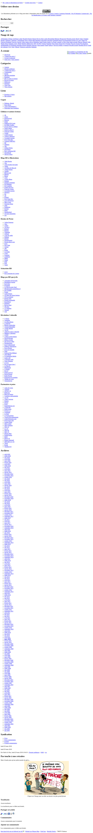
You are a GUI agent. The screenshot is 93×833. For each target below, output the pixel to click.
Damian (6, 181)
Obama (44, 43)
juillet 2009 (7, 652)
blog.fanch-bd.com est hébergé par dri (12, 831)
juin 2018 (7, 501)
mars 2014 (7, 565)
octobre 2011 (8, 609)
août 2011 (7, 613)
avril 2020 (7, 482)
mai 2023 (7, 467)
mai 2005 (7, 730)
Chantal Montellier (9, 327)
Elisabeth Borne (57, 40)
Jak (5, 195)
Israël (41, 42)
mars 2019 (7, 492)
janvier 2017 (8, 524)
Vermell (6, 310)
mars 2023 (7, 470)
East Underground (9, 345)
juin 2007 (7, 689)
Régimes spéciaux (32, 45)
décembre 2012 (8, 586)
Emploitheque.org (9, 406)
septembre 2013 (8, 573)
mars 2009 (7, 657)
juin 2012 (7, 596)
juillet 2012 (7, 595)
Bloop (6, 176)
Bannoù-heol (8, 118)
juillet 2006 (7, 707)
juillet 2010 (7, 632)
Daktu (6, 121)
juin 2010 (7, 634)
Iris (5, 194)
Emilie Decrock (8, 187)
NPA (35, 43)
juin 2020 (7, 479)
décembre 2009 (8, 644)
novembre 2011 (8, 608)
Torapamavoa (8, 381)
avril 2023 (7, 469)
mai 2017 (7, 519)
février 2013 (7, 583)
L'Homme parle (8, 359)
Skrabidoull (7, 153)
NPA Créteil (7, 424)
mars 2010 (7, 639)
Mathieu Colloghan (9, 333)
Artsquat (6, 389)
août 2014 (7, 559)
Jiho (5, 248)
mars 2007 (7, 694)
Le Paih (6, 414)
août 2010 (7, 631)
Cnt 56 (6, 330)
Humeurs (7, 83)
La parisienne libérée (10, 356)
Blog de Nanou (8, 394)
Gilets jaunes (25, 42)
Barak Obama (32, 39)
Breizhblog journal (9, 282)
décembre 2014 (8, 554)
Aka (5, 163)
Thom (6, 443)
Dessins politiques (9, 69)
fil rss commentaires (10, 740)
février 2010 (7, 640)
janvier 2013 (8, 585)
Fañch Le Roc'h (9, 130)
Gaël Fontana (8, 293)
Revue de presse (9, 80)
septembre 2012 (8, 591)
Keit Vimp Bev (8, 139)
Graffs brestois (8, 135)
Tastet (6, 265)
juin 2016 (7, 533)
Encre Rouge (8, 348)
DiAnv (6, 402)
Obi (5, 146)
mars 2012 (7, 601)
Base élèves (7, 105)
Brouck (6, 230)
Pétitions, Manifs (9, 103)
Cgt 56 (6, 397)
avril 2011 (7, 618)
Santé (46, 45)
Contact (40, 2)
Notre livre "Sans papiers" (11, 59)
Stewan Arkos (8, 154)
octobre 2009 (8, 647)
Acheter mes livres (30, 2)
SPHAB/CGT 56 (9, 442)
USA (9, 47)
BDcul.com (7, 173)
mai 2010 (7, 636)
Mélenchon (30, 43)
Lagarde (59, 42)
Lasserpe (6, 255)
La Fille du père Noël (10, 287)
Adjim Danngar (8, 222)
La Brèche (7, 323)
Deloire (6, 239)
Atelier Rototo (8, 169)
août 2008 (7, 667)
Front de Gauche (16, 42)
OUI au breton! (8, 297)
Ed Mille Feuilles (9, 125)
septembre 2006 (8, 704)
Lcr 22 (6, 428)
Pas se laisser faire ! (10, 364)
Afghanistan (4, 39)
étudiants (34, 47)
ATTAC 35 (7, 391)
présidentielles (5, 45)
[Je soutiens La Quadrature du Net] (77, 51)
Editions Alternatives (10, 346)
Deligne (6, 237)
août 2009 (7, 650)
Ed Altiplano (8, 184)
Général (6, 67)
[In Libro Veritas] (81, 53)
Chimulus (7, 232)
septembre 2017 (8, 516)
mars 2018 (7, 506)
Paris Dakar (55, 43)
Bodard (6, 229)
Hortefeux (36, 42)
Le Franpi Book (9, 415)
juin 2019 (7, 487)
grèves (31, 42)
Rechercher (6, 19)
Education (44, 40)
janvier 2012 (8, 604)
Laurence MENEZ (9, 141)
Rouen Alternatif (9, 440)
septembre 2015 (8, 542)
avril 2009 (7, 655)
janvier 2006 (8, 717)
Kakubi (6, 197)
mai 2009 (7, 653)
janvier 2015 (8, 552)
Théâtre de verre (9, 379)
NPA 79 (6, 432)
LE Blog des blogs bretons (12, 295)
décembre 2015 (8, 537)
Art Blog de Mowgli (10, 168)
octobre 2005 (8, 722)
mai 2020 (7, 480)
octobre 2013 (8, 572)
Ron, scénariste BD (10, 151)
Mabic (6, 258)
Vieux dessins (8, 87)
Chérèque (8, 40)
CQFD (6, 335)
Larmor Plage (8, 422)
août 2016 (7, 529)
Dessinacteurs (8, 240)
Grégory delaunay (9, 136)
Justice (49, 42)
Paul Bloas (7, 149)
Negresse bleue (8, 204)
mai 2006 (7, 711)
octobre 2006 (8, 703)
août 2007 (7, 686)
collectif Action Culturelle (11, 332)
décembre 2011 (8, 606)
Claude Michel (8, 328)
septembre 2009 (8, 649)
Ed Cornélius (8, 186)
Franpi (6, 292)
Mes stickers (7, 96)
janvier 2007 (8, 698)
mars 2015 (7, 549)
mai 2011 (7, 616)
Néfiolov (6, 144)
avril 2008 (7, 673)
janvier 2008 (8, 678)
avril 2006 (7, 712)
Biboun (6, 174)
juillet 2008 (7, 668)
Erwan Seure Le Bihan (11, 126)
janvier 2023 (8, 472)
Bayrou (39, 39)
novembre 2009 (8, 645)
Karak (6, 250)
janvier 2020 (8, 485)
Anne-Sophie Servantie (11, 164)
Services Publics (58, 45)
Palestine (48, 43)
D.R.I (6, 404)
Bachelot (25, 39)
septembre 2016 (8, 528)
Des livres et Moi (9, 341)
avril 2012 (7, 600)
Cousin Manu (8, 179)
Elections (49, 40)
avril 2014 (7, 564)
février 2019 (7, 493)
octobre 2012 (8, 590)
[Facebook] (7, 31)
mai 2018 (7, 503)
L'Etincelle (7, 407)
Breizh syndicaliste (9, 325)
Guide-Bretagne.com (10, 419)
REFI (6, 437)
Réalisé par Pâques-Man (32, 831)
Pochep (6, 209)
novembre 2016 (8, 526)
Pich (5, 263)
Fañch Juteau (8, 128)
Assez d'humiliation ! (10, 106)
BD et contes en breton (11, 78)
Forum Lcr (7, 411)
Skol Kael (7, 54)
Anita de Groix (8, 388)
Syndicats (66, 45)
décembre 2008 (8, 660)
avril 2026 (7, 459)
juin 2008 (7, 670)
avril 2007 (7, 693)
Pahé (5, 261)
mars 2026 (7, 461)
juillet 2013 (7, 575)
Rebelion (7, 303)
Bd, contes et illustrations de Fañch (13, 2)
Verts (12, 47)
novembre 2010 (8, 626)
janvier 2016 (8, 536)
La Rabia (7, 369)
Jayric (6, 272)
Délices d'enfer (8, 340)
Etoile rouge (7, 409)
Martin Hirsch (5, 43)
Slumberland (8, 212)
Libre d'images (8, 361)
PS (10, 45)
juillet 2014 (7, 560)
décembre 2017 (8, 511)
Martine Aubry (13, 43)
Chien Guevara (8, 399)
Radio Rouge (8, 376)
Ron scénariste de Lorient (11, 273)
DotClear (43, 831)
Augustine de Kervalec (11, 280)
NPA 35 (6, 427)
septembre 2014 (8, 557)
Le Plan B (7, 366)
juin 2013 (7, 577)
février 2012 (7, 603)
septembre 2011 (8, 611)
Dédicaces (7, 82)
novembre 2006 (8, 701)
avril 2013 (7, 580)
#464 (42, 752)
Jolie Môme (7, 354)
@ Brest (6, 318)
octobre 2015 (8, 541)
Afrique (10, 39)
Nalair (6, 260)
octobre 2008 (8, 663)
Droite (30, 40)
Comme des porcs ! (9, 56)
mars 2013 (7, 582)
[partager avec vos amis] (10, 31)
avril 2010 (7, 637)
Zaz (5, 215)
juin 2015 (7, 546)
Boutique (7, 77)
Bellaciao (7, 393)
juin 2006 (7, 709)
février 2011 (7, 621)
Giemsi (6, 247)
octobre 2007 (8, 683)
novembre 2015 (8, 539)
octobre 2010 (8, 627)
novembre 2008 (8, 662)
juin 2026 (7, 457)
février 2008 (7, 676)
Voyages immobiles (10, 213)
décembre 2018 (8, 497)
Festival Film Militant (10, 353)
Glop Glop (7, 85)
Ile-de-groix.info (9, 420)
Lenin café (7, 358)
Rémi (5, 210)
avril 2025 (7, 464)
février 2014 (7, 567)
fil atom (6, 741)
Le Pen (64, 42)
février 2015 (7, 551)
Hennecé (6, 192)
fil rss (5, 738)
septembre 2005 (8, 724)
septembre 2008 (8, 665)
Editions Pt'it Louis (9, 123)
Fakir (5, 351)
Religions (14, 45)
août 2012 (7, 593)
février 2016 (7, 534)
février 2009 (7, 658)
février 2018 (7, 508)
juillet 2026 (7, 456)
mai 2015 (7, 547)
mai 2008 (7, 671)
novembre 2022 (8, 475)
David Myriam (8, 338)
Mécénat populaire (9, 75)
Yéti (5, 311)
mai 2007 (7, 691)
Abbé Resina (8, 161)
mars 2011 (7, 619)
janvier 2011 (7, 622)
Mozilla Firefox (51, 831)
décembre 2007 (8, 680)
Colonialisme (20, 40)
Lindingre (7, 257)
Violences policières (25, 47)
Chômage (13, 40)
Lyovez (6, 363)
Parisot (61, 43)
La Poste (53, 42)
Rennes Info (7, 298)
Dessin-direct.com (9, 242)
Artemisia (7, 320)
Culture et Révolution (10, 336)
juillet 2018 (7, 500)
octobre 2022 (8, 477)
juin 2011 (7, 614)
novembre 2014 (8, 555)
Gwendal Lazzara (9, 138)
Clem (5, 178)
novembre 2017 (8, 513)
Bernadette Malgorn (53, 39)
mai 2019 (7, 488)
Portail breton (8, 435)
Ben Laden (44, 39)
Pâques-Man (8, 433)
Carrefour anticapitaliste (11, 396)
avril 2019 (7, 490)
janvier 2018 (8, 510)
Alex (5, 224)
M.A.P (6, 371)
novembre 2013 (8, 570)
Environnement (66, 40)
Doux (26, 40)
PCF (64, 43)
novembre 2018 (8, 498)
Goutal (6, 133)
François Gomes (9, 131)
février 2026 (7, 462)
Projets (6, 74)
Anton (6, 117)
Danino (6, 401)
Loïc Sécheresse (9, 200)
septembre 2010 (8, 629)
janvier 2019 (8, 495)
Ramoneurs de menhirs (11, 377)
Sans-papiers (41, 45)
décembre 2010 (8, 624)
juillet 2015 (7, 544)
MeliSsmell (7, 367)
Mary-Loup (7, 202)
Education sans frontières (11, 108)
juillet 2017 (7, 518)
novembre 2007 (8, 681)
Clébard (6, 234)
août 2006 (7, 706)
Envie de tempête (9, 349)
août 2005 (7, 725)
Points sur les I (8, 372)
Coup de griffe (8, 235)
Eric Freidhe (7, 290)
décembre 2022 (8, 474)
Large (6, 253)
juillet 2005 (7, 727)
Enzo (5, 243)
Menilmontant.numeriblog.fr (12, 289)
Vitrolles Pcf (7, 446)
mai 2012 (7, 598)
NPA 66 (6, 430)
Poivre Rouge (8, 374)
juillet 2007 (7, 688)
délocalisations (36, 40)
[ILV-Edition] (71, 53)
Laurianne (7, 412)
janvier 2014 (8, 568)
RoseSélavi (7, 302)
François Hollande (6, 42)
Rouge (24, 45)
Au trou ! (7, 227)
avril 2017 (7, 521)
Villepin (17, 47)
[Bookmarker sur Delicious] (3, 31)
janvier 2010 (8, 642)
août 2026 (7, 454)
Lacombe (7, 252)
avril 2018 (7, 505)
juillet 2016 (7, 531)
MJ (5, 143)
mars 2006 (7, 714)
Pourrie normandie (9, 300)
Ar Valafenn (7, 308)
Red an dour (7, 305)
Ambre (6, 225)
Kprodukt (7, 285)
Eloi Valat (7, 245)
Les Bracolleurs (8, 322)
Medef (20, 43)
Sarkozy (50, 45)
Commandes (8, 72)
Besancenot (63, 39)
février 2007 (7, 696)
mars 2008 (7, 675)
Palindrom (7, 207)
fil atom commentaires (10, 743)
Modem (24, 43)
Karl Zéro (7, 284)
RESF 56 (7, 438)
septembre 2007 (8, 685)
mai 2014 (7, 562)
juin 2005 (7, 729)
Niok (5, 205)
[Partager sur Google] (8, 31)
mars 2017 (7, 523)
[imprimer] (11, 814)
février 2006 (7, 716)
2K (5, 115)
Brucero (6, 120)
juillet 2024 (7, 466)
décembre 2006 (8, 699)
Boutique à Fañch (9, 94)
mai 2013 (7, 578)
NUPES (39, 43)
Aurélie (6, 171)
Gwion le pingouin (9, 58)
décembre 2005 (8, 719)
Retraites (19, 45)
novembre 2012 (8, 588)
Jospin (45, 42)
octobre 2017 (8, 515)
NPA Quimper (8, 425)
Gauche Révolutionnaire (11, 417)
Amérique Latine (17, 39)
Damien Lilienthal (9, 182)
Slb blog (6, 307)
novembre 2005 (8, 720)
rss (46, 752)
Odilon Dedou (8, 148)
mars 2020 (7, 484)
